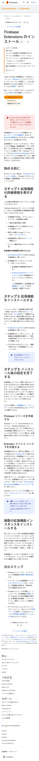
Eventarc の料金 (15, 509)
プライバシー (13, 751)
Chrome (4, 734)
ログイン (34, 2)
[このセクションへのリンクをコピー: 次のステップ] (25, 567)
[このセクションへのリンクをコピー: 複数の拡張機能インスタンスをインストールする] (19, 528)
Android (4, 731)
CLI (16, 79)
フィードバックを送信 (13, 27)
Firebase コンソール (14, 97)
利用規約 (4, 751)
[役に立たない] (27, 22)
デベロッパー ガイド (8, 659)
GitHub (4, 672)
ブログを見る (6, 681)
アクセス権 (16, 314)
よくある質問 (6, 718)
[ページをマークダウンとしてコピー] (28, 42)
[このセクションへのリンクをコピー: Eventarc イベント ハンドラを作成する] (22, 447)
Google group (6, 708)
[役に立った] (24, 22)
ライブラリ (5, 669)
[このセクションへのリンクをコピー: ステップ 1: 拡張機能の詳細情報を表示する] (9, 197)
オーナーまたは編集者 (15, 135)
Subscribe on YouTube (8, 690)
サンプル (4, 666)
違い (12, 93)
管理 (13, 86)
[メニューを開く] (3, 2)
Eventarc (19, 454)
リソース (29, 238)
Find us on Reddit (7, 684)
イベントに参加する (8, 693)
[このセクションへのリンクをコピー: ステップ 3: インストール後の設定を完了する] (12, 377)
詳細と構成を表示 (27, 575)
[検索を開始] (24, 2)
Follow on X (5, 687)
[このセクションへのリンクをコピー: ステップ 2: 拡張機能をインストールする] (6, 304)
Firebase (6, 16)
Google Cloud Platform (9, 740)
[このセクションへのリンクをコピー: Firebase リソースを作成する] (11, 419)
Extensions (25, 8)
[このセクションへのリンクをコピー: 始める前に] (22, 169)
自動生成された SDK (13, 103)
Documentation (9, 8)
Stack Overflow (6, 705)
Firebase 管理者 (10, 138)
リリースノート (6, 712)
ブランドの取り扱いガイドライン (12, 715)
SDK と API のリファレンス (10, 663)
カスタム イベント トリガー (19, 493)
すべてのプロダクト (8, 743)
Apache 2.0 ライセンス (21, 639)
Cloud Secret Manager (20, 153)
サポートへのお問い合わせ (10, 702)
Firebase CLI (11, 100)
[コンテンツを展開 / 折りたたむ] (18, 48)
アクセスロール (20, 235)
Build (8, 18)
